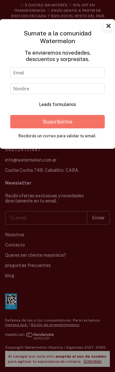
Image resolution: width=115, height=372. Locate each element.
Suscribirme (58, 121)
